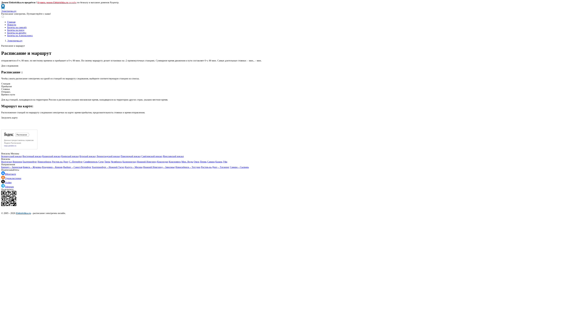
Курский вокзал (87, 156)
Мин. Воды (187, 161)
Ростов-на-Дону (60, 161)
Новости (11, 24)
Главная (11, 22)
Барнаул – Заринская (11, 167)
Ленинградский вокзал (108, 156)
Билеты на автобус (16, 33)
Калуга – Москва (133, 167)
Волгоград (6, 161)
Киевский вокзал (70, 156)
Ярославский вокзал (173, 156)
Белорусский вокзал (11, 156)
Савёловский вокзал (151, 156)
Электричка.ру (8, 11)
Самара (211, 161)
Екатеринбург (30, 161)
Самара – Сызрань (239, 167)
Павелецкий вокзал (131, 156)
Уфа (225, 161)
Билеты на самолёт (17, 27)
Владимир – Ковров (52, 167)
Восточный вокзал (32, 156)
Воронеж (17, 161)
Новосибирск (44, 161)
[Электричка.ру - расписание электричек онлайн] (3, 8)
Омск (196, 161)
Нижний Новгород (147, 161)
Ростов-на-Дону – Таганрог (215, 167)
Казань (218, 161)
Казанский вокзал (51, 156)
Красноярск (175, 161)
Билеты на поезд (15, 30)
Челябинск (116, 161)
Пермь (203, 161)
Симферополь (90, 161)
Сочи (101, 161)
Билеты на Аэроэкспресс (20, 35)
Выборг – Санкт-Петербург (77, 167)
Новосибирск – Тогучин (187, 167)
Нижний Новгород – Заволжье (159, 167)
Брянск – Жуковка (32, 167)
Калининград (129, 161)
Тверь (107, 161)
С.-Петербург (76, 161)
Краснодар (162, 161)
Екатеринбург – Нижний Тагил (108, 167)
